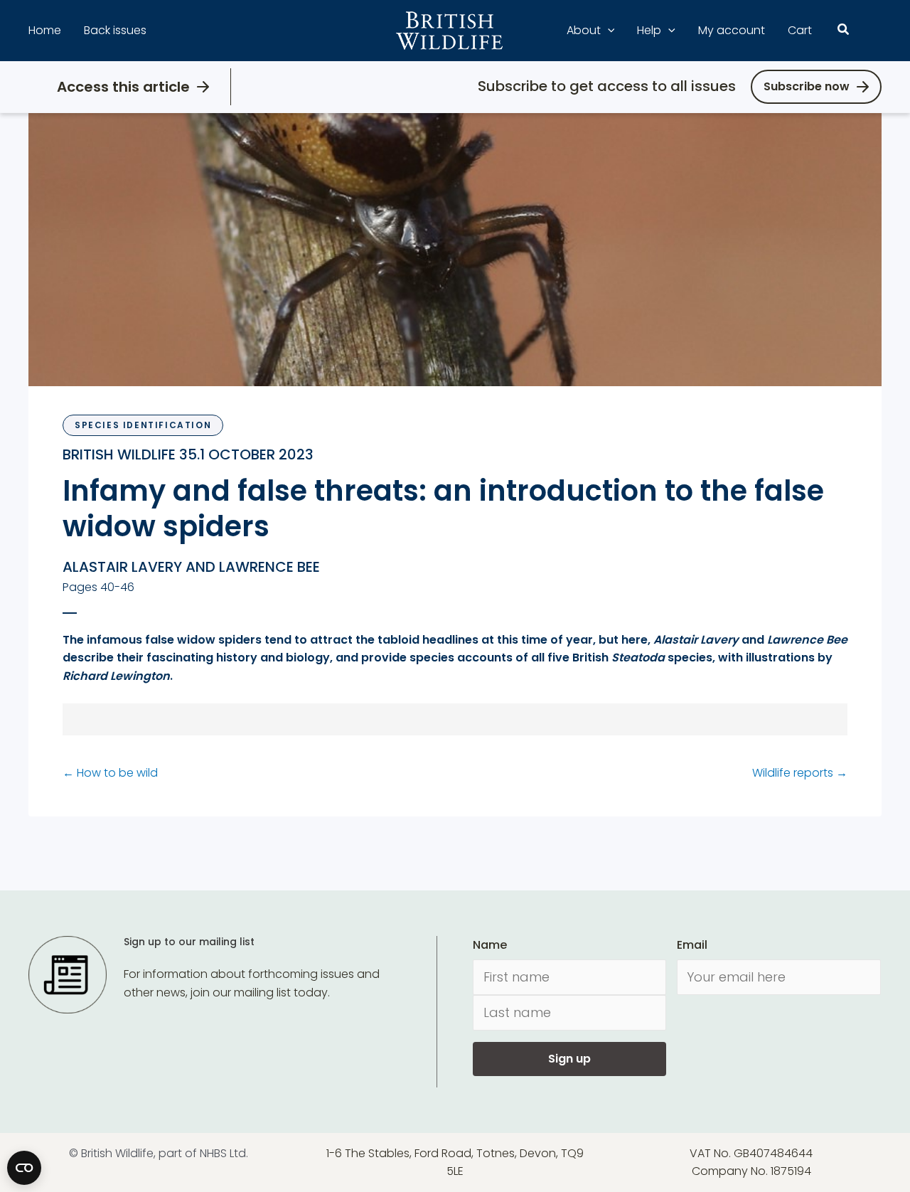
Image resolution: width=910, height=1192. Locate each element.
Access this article (123, 87)
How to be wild (110, 773)
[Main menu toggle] (873, 30)
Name (490, 945)
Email (692, 945)
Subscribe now (807, 86)
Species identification (143, 425)
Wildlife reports (799, 773)
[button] (608, 30)
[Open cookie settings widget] (24, 1168)
